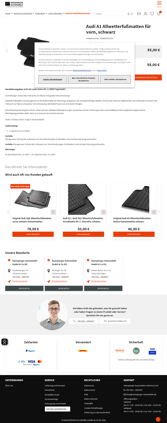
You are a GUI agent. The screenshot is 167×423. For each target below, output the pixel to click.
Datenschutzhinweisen (82, 70)
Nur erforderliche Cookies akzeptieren (83, 79)
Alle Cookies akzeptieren (115, 79)
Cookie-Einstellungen (52, 79)
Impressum (101, 70)
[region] (85, 65)
